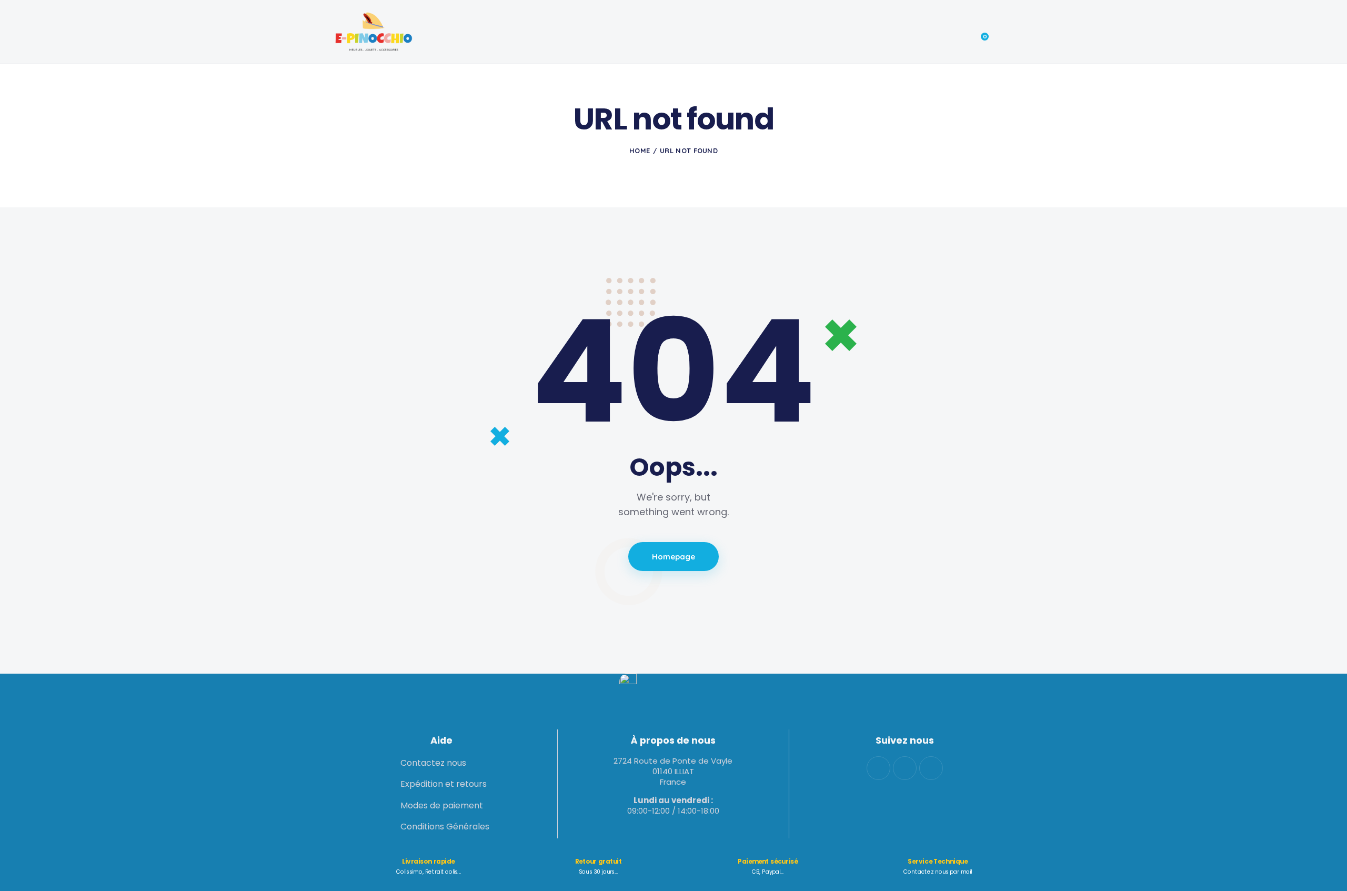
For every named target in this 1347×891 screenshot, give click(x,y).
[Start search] (1005, 33)
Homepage (674, 557)
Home (639, 150)
